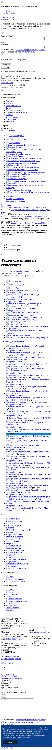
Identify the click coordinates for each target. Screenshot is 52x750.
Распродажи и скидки (15, 201)
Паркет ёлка (14, 288)
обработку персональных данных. (30, 49)
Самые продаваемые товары (13, 342)
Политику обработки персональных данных (16, 737)
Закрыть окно (7, 83)
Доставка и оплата (14, 110)
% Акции (10, 101)
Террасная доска (29, 308)
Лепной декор (26, 335)
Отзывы (9, 115)
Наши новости (7, 205)
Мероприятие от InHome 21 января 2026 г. (29, 223)
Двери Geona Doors (14, 301)
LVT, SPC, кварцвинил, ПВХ (18, 530)
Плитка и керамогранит (39, 337)
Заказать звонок (8, 17)
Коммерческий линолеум (17, 564)
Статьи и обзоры (13, 119)
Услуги (9, 108)
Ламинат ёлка (26, 299)
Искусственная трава (35, 317)
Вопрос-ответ (12, 117)
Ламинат (19, 292)
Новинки (10, 196)
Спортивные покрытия (38, 326)
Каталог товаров (8, 130)
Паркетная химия (30, 313)
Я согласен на (25, 49)
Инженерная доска (17, 284)
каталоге (19, 273)
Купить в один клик (29, 722)
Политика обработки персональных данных (11, 657)
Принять (10, 742)
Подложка (21, 322)
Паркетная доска (16, 281)
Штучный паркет (30, 290)
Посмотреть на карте (16, 639)
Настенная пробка (31, 319)
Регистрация (11, 13)
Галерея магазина (13, 106)
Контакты (10, 121)
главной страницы (23, 271)
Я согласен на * (25, 720)
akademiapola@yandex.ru (39, 632)
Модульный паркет (33, 304)
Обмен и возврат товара (16, 112)
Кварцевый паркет (14, 328)
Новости (10, 103)
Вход (8, 11)
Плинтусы (21, 324)
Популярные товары (15, 199)
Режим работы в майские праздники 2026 (29, 216)
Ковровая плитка (30, 315)
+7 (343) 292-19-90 (17, 85)
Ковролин (21, 310)
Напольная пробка (32, 306)
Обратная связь (7, 674)
